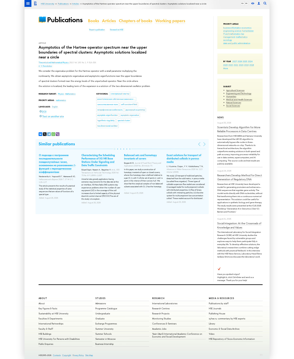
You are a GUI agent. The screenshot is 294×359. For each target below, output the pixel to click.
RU (242, 3)
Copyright (66, 355)
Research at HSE (116, 29)
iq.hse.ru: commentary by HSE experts (227, 318)
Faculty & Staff (46, 328)
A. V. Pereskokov (45, 66)
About (43, 298)
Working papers (170, 20)
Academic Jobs (159, 328)
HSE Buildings (45, 333)
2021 (236, 65)
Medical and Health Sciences (239, 99)
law (242, 33)
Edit (261, 354)
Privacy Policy (78, 355)
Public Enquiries (46, 343)
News (220, 117)
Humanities (231, 96)
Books (93, 20)
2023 (225, 65)
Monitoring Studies (161, 318)
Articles (109, 20)
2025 (245, 61)
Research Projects (160, 313)
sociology (227, 40)
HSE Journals (215, 308)
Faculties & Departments (50, 318)
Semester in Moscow (105, 338)
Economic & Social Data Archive (224, 328)
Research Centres (161, 308)
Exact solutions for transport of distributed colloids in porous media (184, 158)
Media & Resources (221, 298)
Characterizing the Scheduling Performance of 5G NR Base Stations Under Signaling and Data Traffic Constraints (98, 160)
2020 (241, 65)
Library (212, 323)
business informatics (232, 27)
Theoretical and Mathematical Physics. (54, 62)
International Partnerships (51, 323)
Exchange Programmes (106, 323)
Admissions (100, 303)
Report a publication (97, 29)
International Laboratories (164, 303)
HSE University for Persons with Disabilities (59, 338)
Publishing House (217, 313)
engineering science (232, 30)
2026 (240, 61)
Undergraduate (102, 313)
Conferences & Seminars (164, 323)
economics (246, 27)
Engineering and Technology (238, 93)
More (225, 68)
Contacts (57, 355)
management (229, 36)
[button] (114, 149)
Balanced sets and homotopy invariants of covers (140, 156)
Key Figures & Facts (48, 308)
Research (158, 298)
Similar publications (57, 144)
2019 (246, 65)
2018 (251, 65)
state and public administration (236, 43)
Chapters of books (135, 20)
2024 (250, 61)
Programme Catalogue (106, 308)
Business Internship (104, 343)
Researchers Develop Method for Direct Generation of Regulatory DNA (239, 177)
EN (246, 3)
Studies (100, 298)
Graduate (100, 318)
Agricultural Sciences (235, 90)
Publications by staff (219, 303)
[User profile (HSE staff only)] (258, 3)
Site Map (89, 355)
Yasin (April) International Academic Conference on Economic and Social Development (177, 335)
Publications (65, 19)
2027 (234, 61)
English (55, 107)
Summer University (104, 328)
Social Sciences (233, 105)
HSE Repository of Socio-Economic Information (232, 338)
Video (212, 333)
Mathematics (70, 94)
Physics (61, 94)
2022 (230, 65)
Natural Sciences (233, 102)
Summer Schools (103, 333)
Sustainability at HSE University (53, 313)
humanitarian (248, 30)
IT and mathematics (231, 33)
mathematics (241, 36)
